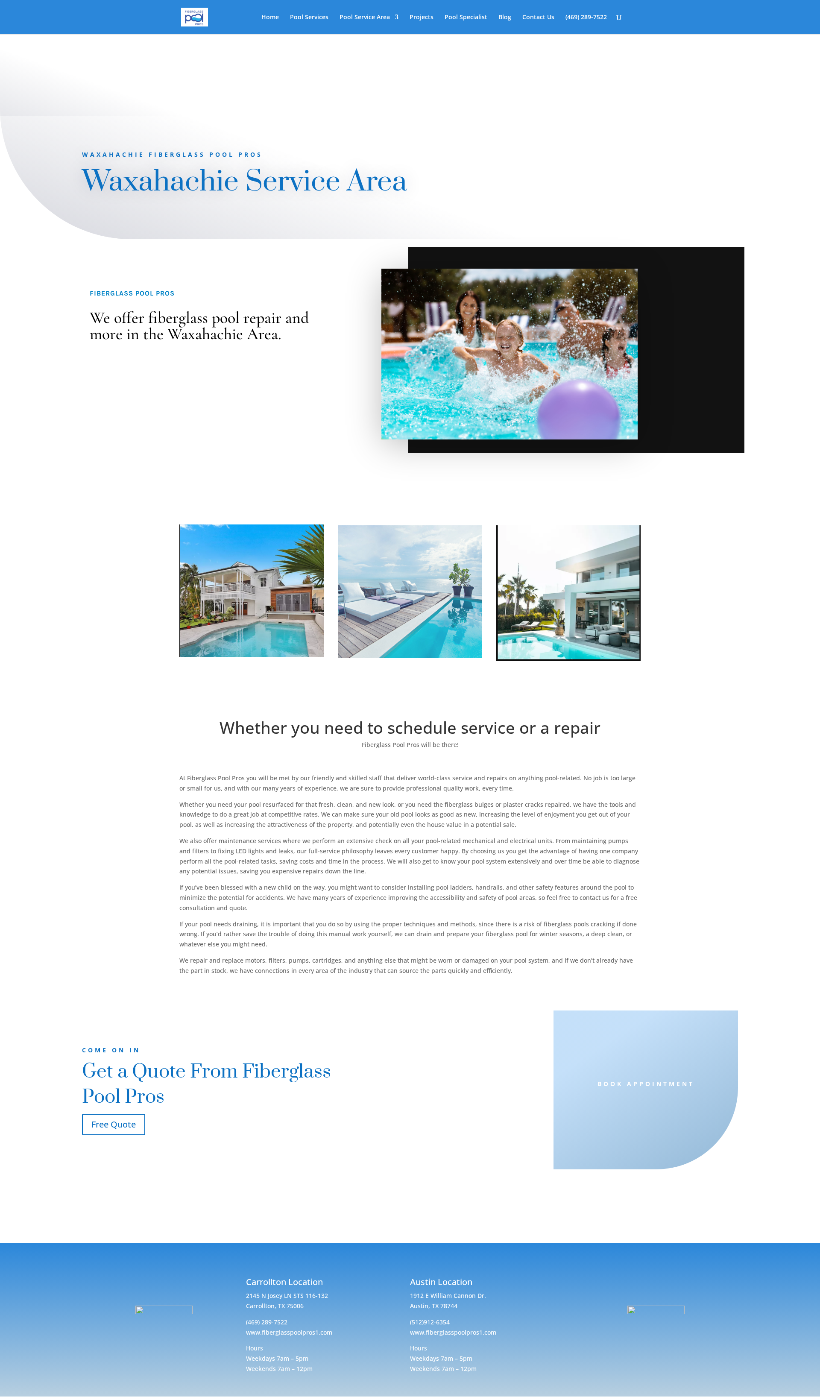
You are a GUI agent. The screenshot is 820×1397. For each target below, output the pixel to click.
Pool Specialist (466, 17)
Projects (421, 17)
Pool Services (309, 17)
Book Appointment (645, 1084)
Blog (504, 17)
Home (270, 17)
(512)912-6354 (430, 1322)
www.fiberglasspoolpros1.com (289, 1332)
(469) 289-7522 (586, 17)
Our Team (568, 503)
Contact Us (538, 17)
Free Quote (113, 1124)
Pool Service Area (365, 17)
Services (251, 505)
